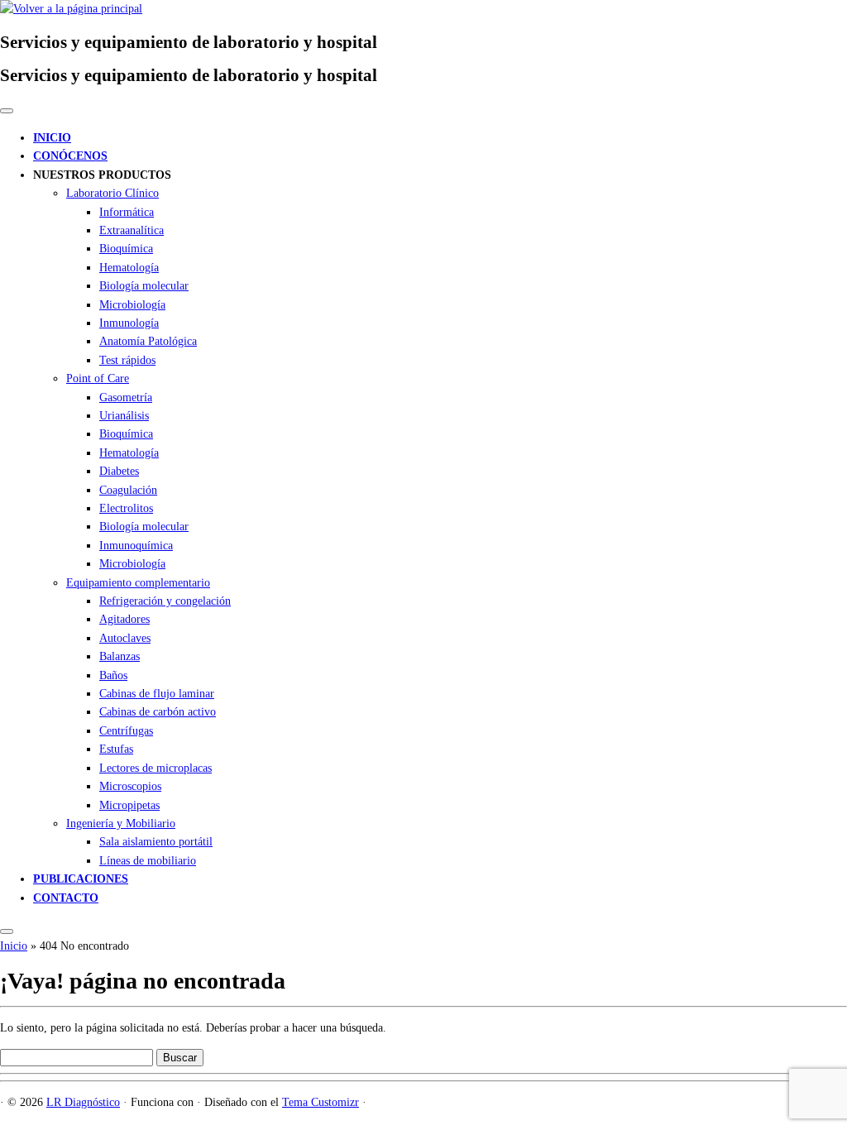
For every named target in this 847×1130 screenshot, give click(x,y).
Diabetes (119, 471)
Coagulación (128, 490)
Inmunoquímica (136, 545)
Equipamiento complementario (138, 583)
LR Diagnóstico (83, 1102)
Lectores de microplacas (155, 768)
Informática (126, 212)
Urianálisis (124, 415)
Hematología (129, 267)
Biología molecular (144, 286)
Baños (113, 675)
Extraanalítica (131, 230)
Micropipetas (129, 805)
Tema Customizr (320, 1102)
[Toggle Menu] (6, 110)
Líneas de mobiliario (147, 861)
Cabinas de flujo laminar (156, 693)
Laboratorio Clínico (112, 193)
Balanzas (119, 656)
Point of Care (97, 378)
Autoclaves (125, 638)
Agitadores (124, 619)
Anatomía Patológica (148, 341)
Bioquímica (126, 248)
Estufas (116, 749)
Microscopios (130, 786)
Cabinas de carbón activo (157, 712)
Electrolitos (126, 508)
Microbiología (132, 305)
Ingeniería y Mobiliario (120, 823)
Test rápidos (127, 360)
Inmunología (129, 323)
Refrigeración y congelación (165, 601)
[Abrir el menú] (6, 931)
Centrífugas (126, 731)
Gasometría (125, 397)
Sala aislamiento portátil (156, 842)
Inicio (13, 946)
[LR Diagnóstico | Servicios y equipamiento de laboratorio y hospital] (71, 8)
